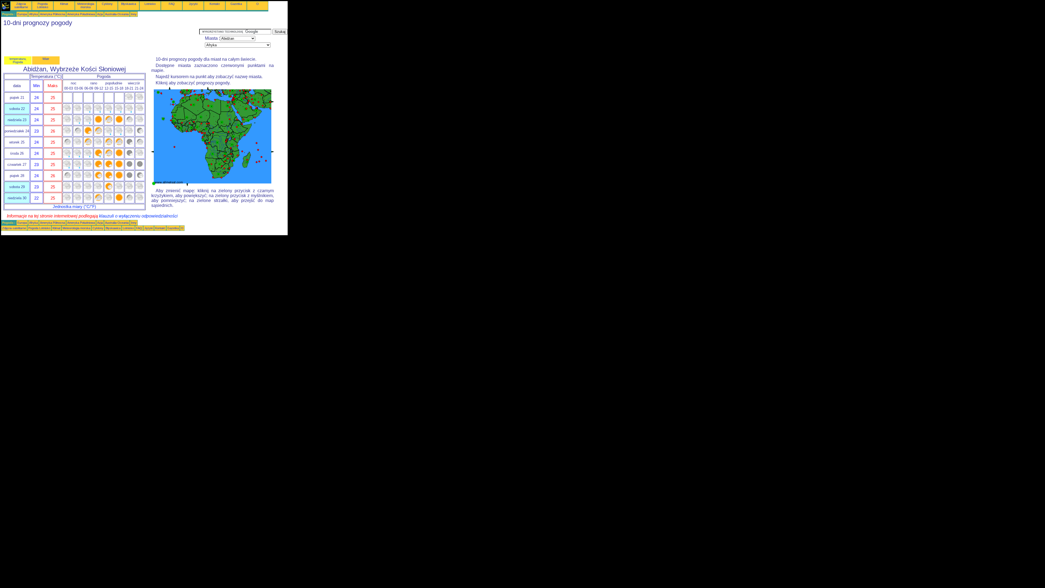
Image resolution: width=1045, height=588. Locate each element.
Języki (193, 3)
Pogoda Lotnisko (42, 5)
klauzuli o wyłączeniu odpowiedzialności (138, 216)
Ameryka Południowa (81, 14)
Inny (134, 14)
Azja (100, 14)
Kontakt (215, 3)
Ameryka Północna (52, 14)
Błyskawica (128, 3)
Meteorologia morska (85, 5)
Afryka (33, 14)
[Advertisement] (100, 41)
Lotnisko (150, 3)
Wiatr (45, 58)
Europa (22, 14)
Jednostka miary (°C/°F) (74, 206)
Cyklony (107, 3)
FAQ (172, 3)
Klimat (64, 3)
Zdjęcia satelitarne (21, 5)
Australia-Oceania (117, 14)
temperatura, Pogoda (18, 60)
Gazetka (236, 3)
